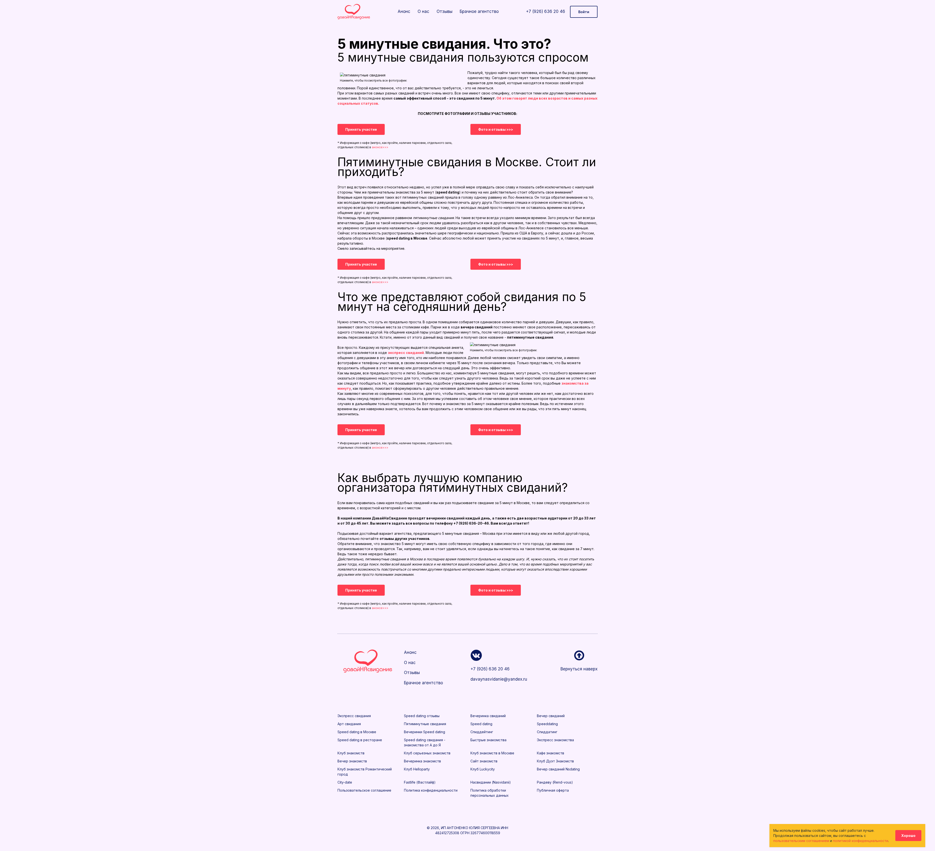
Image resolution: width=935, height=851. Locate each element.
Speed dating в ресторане (359, 740)
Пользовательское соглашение (364, 790)
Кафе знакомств (550, 753)
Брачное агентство (479, 11)
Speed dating (481, 724)
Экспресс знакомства (555, 740)
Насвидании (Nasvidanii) (490, 782)
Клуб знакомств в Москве (492, 753)
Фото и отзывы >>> (495, 129)
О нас (423, 11)
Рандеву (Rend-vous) (555, 782)
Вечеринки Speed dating (424, 732)
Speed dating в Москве (356, 732)
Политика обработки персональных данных (489, 792)
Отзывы (444, 11)
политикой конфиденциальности (860, 841)
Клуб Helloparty (417, 769)
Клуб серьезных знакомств (427, 753)
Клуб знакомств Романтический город (364, 771)
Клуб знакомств (351, 753)
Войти (583, 12)
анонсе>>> (380, 147)
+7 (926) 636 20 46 (545, 11)
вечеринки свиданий (445, 518)
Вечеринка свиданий (488, 716)
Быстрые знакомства (488, 740)
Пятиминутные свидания (425, 724)
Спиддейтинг (481, 732)
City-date (344, 782)
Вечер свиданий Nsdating (558, 769)
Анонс (404, 11)
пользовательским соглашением (801, 841)
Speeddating (547, 724)
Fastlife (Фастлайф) (420, 782)
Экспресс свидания (354, 716)
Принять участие (361, 129)
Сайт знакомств (483, 761)
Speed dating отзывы (421, 716)
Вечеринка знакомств (422, 761)
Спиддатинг (547, 732)
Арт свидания (349, 724)
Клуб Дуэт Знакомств (555, 761)
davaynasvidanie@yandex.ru (498, 679)
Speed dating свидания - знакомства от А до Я (424, 742)
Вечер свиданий (551, 716)
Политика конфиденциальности (431, 790)
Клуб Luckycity (482, 769)
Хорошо (908, 835)
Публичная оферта (553, 790)
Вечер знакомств (352, 761)
